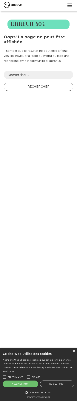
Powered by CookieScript (38, 397)
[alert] (38, 374)
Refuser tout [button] (57, 383)
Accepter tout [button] (20, 383)
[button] (4, 377)
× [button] (73, 351)
